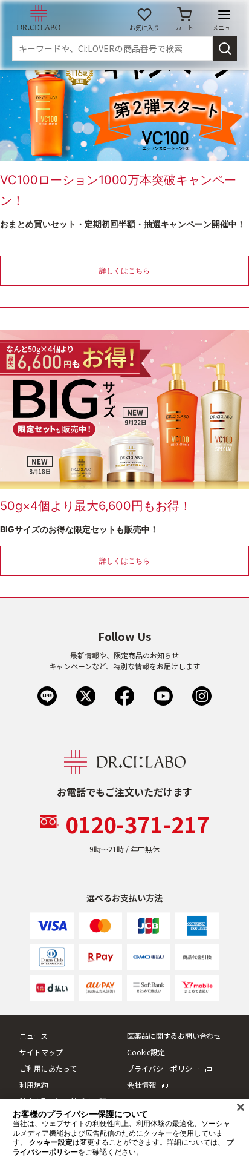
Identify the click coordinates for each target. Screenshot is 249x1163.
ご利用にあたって (48, 1068)
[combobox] (112, 48)
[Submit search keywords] (225, 48)
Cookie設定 (146, 1052)
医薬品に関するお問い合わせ (174, 1035)
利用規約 (33, 1084)
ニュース (33, 1035)
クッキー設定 (51, 1142)
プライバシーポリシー (163, 1068)
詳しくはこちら (124, 270)
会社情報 (141, 1084)
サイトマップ (41, 1052)
